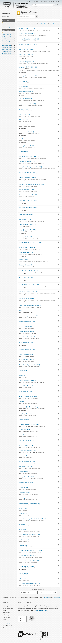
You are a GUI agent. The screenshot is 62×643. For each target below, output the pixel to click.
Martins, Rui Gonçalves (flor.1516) (29, 284)
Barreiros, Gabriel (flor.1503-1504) (29, 561)
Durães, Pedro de (24, 540)
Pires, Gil (21, 401)
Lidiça (20, 310)
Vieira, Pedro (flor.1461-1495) (27, 337)
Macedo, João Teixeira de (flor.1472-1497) (31, 550)
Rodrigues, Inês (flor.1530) (26, 298)
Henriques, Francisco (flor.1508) (28, 195)
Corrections (35, 1)
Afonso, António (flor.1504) (27, 566)
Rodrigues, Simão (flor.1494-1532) (29, 156)
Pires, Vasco (22, 139)
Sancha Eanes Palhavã (7, 36)
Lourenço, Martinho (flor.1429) (28, 76)
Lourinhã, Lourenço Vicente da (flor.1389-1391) (33, 519)
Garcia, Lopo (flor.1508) (26, 466)
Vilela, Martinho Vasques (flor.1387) (29, 534)
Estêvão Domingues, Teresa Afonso (10, 41)
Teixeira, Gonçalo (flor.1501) (27, 146)
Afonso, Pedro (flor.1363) (26, 132)
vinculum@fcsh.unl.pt (8, 623)
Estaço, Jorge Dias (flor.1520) (27, 230)
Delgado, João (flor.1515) (26, 214)
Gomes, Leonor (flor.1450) (26, 331)
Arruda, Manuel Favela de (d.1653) (29, 39)
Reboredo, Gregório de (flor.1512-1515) (30, 242)
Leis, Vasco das (23, 119)
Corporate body (6, 27)
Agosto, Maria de (24, 419)
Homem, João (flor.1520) (26, 482)
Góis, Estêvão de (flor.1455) (27, 321)
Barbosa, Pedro (23, 86)
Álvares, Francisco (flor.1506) (27, 555)
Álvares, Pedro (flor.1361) (26, 114)
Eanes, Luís (22, 524)
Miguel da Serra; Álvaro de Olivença (10, 49)
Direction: (50, 24)
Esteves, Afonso (23, 487)
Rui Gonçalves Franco (7, 43)
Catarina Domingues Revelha (9, 45)
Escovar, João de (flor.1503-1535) (28, 207)
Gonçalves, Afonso (24, 492)
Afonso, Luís (22, 578)
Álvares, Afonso (23, 573)
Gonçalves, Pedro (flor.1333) (27, 104)
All (2, 23)
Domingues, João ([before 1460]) (28, 407)
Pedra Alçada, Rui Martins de (27, 225)
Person (3, 25)
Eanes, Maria (22, 529)
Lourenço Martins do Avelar (8, 51)
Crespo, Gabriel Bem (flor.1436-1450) (30, 305)
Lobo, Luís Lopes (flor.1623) (27, 28)
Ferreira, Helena (23, 260)
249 (50, 592)
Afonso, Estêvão (23, 370)
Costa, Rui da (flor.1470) (26, 386)
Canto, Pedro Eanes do (26, 98)
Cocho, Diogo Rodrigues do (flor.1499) (30, 167)
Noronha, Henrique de (25, 265)
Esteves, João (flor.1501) (26, 237)
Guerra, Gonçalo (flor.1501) (27, 461)
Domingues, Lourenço (25, 456)
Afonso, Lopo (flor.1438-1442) (27, 190)
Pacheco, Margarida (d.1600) (27, 62)
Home (28, 1)
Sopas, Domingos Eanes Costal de (29, 396)
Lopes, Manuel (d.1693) (26, 55)
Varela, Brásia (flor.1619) (26, 326)
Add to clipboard (58, 28)
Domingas (22, 375)
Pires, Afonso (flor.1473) (26, 253)
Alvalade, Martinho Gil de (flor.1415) (29, 583)
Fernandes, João (23, 435)
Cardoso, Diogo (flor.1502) (27, 162)
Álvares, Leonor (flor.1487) (27, 34)
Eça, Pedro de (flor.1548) (26, 91)
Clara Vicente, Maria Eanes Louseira (10, 47)
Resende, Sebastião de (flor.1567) (29, 270)
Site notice (51, 1)
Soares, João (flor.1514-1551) (27, 172)
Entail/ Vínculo (7, 30)
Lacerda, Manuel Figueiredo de (28, 44)
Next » (54, 592)
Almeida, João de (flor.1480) (27, 349)
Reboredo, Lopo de (24, 471)
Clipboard (58, 5)
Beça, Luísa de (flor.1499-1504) (28, 200)
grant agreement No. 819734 (42, 610)
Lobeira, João (23, 508)
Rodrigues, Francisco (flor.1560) (28, 291)
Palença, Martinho (24, 429)
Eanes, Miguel (23, 498)
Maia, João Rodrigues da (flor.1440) (29, 365)
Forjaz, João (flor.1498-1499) (27, 247)
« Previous (23, 592)
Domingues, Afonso (25, 125)
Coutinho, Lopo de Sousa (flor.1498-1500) (31, 184)
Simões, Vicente (23, 109)
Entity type (5, 20)
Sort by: (39, 24)
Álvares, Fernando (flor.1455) (27, 450)
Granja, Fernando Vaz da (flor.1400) (29, 503)
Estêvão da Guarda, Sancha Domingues (11, 53)
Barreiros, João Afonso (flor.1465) (29, 424)
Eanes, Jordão (23, 513)
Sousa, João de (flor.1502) (26, 477)
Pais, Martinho (23, 81)
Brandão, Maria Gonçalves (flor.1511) (30, 177)
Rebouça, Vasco (23, 545)
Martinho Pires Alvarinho (8, 39)
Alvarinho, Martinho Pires (26, 440)
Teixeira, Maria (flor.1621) (26, 277)
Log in (57, 1)
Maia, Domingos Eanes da (26, 359)
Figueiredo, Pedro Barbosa (27, 49)
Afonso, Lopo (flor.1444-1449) (27, 380)
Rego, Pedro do (23, 151)
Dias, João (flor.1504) (25, 219)
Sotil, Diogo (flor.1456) (25, 414)
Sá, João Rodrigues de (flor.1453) (28, 316)
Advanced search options (38, 20)
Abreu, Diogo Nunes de (26, 354)
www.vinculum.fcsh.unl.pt (9, 629)
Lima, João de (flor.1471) (26, 342)
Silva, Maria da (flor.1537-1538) (28, 67)
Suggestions (43, 1)
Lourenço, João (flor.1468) (26, 445)
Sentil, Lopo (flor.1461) (25, 391)
